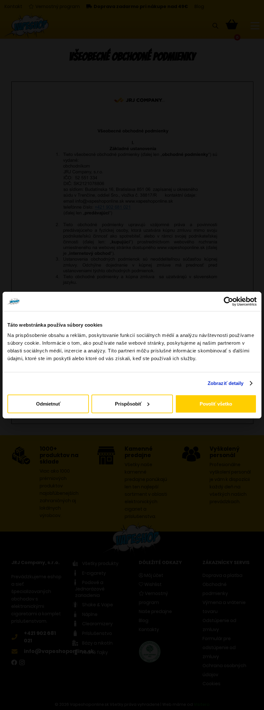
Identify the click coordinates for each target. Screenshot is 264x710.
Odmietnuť (48, 403)
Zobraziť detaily (226, 383)
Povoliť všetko (216, 403)
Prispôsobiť (128, 403)
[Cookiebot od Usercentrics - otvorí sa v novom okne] (228, 301)
